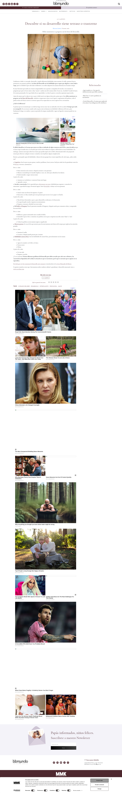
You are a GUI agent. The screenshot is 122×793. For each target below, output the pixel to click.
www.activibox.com (18, 269)
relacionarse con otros (44, 184)
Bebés (43, 11)
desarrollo (35, 286)
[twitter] (6, 4)
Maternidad (63, 11)
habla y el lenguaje (22, 206)
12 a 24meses (61, 19)
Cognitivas (17, 162)
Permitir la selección (99, 784)
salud (60, 286)
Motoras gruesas (19, 224)
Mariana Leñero (57, 28)
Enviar (63, 747)
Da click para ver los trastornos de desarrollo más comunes (29, 264)
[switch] (45, 790)
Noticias (72, 11)
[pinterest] (17, 4)
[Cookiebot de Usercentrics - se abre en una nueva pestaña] (16, 790)
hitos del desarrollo (28, 98)
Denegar (99, 788)
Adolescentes (53, 11)
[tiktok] (14, 4)
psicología (53, 286)
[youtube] (12, 4)
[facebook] (3, 4)
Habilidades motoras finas (22, 236)
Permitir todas (99, 780)
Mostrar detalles (77, 790)
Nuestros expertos (83, 11)
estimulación (44, 286)
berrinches (47, 186)
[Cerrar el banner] (111, 779)
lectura (17, 164)
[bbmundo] (61, 4)
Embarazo (35, 11)
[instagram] (9, 4)
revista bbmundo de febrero (63, 264)
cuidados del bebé (24, 286)
